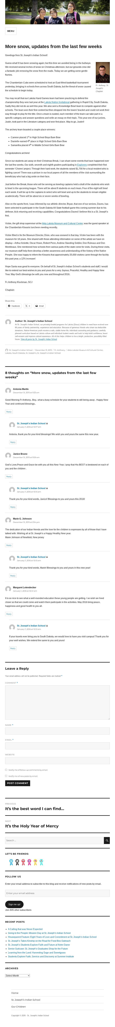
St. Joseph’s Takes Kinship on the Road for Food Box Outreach (39, 941)
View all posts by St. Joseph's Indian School (39, 339)
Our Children (18, 1006)
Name (9, 725)
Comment (11, 683)
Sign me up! (14, 904)
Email (9, 740)
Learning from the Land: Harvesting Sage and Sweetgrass (36, 952)
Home (14, 993)
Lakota (8, 353)
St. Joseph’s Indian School (25, 1000)
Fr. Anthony (59, 350)
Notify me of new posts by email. (23, 776)
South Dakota (18, 353)
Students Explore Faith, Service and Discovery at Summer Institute (41, 956)
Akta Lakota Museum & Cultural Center (85, 350)
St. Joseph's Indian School (21, 350)
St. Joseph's (31, 353)
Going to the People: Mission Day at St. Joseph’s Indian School (39, 933)
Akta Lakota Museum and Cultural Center (62, 223)
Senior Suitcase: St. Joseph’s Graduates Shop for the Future (38, 949)
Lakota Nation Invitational (57, 102)
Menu (10, 31)
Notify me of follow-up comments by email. (28, 770)
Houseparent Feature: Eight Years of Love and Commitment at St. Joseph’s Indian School (52, 937)
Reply (9, 412)
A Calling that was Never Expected (25, 929)
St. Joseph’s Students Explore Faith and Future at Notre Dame (39, 945)
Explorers (82, 165)
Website (10, 754)
